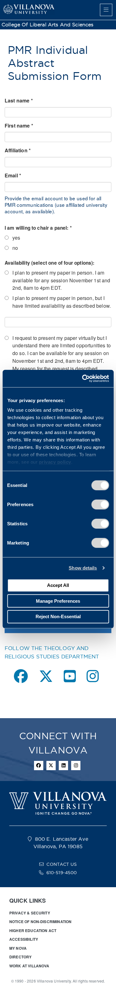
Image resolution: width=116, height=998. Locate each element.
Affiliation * (18, 150)
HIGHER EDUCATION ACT (32, 930)
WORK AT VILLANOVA (29, 966)
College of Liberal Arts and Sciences (48, 24)
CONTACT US (61, 864)
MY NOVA (18, 948)
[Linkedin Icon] (63, 765)
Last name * (19, 100)
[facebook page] (21, 676)
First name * (19, 125)
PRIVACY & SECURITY (29, 913)
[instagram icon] (75, 765)
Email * (13, 175)
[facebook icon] (38, 765)
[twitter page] (46, 676)
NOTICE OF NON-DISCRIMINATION (40, 921)
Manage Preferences (58, 600)
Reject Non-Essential (58, 616)
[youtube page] (70, 676)
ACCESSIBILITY (23, 939)
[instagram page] (93, 676)
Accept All (58, 585)
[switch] (100, 504)
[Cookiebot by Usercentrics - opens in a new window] (82, 379)
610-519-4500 (61, 872)
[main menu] (106, 10)
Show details (83, 568)
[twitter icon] (51, 765)
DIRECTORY (20, 957)
